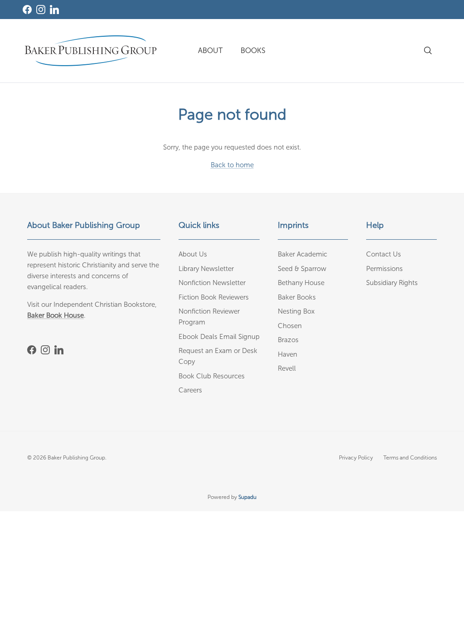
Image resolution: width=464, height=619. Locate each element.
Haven (287, 354)
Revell (287, 368)
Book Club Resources (212, 376)
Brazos (288, 340)
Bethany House (301, 283)
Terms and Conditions (410, 458)
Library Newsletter (206, 269)
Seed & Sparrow (302, 269)
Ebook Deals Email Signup (219, 337)
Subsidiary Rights (392, 283)
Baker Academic (302, 254)
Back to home (232, 165)
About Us (193, 254)
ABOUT (210, 50)
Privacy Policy (356, 458)
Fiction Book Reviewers (214, 297)
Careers (190, 390)
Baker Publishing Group (76, 458)
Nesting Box (296, 311)
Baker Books (297, 297)
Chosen (290, 326)
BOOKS (253, 50)
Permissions (384, 269)
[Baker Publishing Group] (91, 50)
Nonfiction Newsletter (212, 283)
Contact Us (383, 254)
